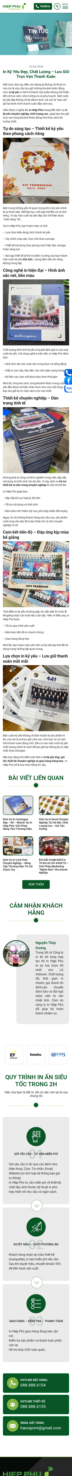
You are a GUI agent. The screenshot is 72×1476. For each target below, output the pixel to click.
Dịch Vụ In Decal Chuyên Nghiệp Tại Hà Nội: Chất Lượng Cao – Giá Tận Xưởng (53, 824)
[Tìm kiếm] (57, 6)
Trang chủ (38, 37)
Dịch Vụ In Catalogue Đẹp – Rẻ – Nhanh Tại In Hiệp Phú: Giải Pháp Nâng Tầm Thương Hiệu (17, 824)
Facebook (68, 381)
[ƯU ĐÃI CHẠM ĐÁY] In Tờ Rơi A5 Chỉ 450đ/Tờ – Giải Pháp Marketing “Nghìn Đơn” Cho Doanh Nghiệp (53, 866)
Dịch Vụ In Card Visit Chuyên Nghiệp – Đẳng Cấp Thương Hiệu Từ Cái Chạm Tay (18, 864)
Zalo (68, 388)
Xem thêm (36, 885)
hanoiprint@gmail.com (40, 1430)
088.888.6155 (33, 1408)
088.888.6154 (33, 1387)
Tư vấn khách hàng (68, 373)
